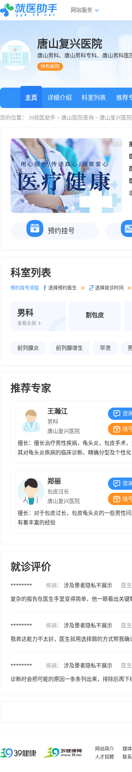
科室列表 (94, 97)
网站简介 (104, 748)
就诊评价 (30, 566)
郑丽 (54, 481)
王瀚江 (57, 411)
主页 (31, 97)
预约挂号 (61, 231)
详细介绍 (59, 97)
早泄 (105, 348)
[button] (59, 208)
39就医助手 (42, 118)
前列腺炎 (28, 348)
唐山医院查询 (77, 118)
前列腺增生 (69, 348)
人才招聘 (104, 756)
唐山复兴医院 (63, 431)
